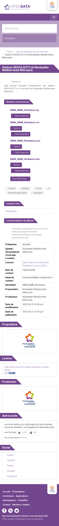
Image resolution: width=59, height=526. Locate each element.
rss (10, 510)
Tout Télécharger (19, 179)
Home (10, 51)
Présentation (18, 491)
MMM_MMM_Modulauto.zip (24, 110)
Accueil (6, 491)
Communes (8, 496)
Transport (16, 81)
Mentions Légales (21, 504)
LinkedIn (10, 460)
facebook (4, 510)
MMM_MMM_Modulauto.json (25, 140)
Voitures (38, 188)
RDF (35, 432)
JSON (24, 432)
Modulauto (25, 188)
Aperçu (17, 128)
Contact (6, 504)
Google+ (10, 471)
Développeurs (9, 500)
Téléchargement (21, 116)
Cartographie (37, 193)
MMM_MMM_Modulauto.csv (25, 122)
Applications (22, 496)
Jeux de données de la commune (32, 51)
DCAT (39, 229)
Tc (48, 188)
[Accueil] (17, 7)
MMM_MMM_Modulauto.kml (25, 159)
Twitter (10, 455)
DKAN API (23, 438)
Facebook (11, 476)
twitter (16, 510)
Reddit (9, 465)
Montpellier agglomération (17, 193)
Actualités (23, 500)
